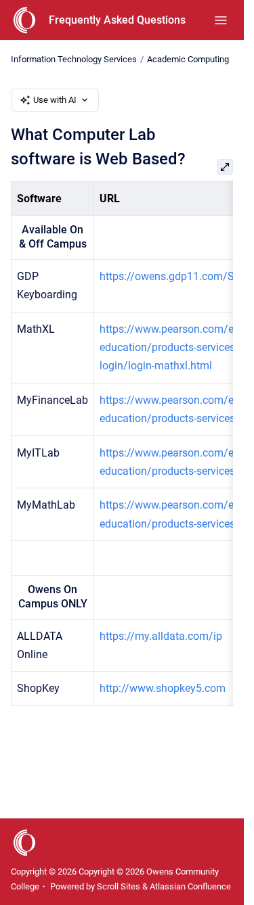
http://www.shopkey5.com (163, 688)
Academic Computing (188, 59)
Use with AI (55, 100)
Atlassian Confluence (190, 886)
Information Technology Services (74, 59)
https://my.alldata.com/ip (161, 636)
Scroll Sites (118, 886)
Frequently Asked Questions (117, 20)
